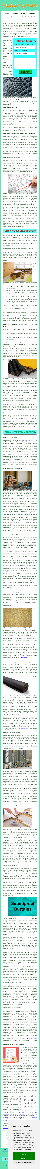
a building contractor (30, 1117)
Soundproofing (7, 154)
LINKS (21, 10)
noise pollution (31, 1035)
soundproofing (30, 25)
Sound (4, 62)
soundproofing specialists (25, 453)
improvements (7, 1101)
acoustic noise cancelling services (16, 1079)
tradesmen (13, 1103)
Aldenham (27, 440)
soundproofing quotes (10, 1040)
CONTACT (29, 10)
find (8, 1010)
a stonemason (31, 1114)
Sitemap (4, 1149)
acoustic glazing (8, 800)
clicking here (32, 1038)
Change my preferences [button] (24, 1162)
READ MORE (24, 657)
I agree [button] (24, 1154)
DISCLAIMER (35, 10)
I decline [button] (24, 1158)
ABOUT (25, 10)
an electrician (20, 1112)
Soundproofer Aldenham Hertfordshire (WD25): (18, 22)
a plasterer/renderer (17, 1115)
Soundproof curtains (9, 937)
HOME (18, 10)
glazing (34, 771)
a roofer (18, 1119)
